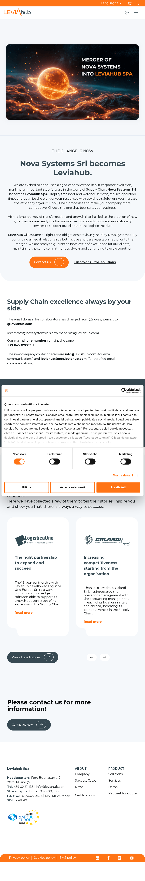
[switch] (54, 461)
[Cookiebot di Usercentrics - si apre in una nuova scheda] (124, 390)
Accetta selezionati (72, 487)
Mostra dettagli (123, 475)
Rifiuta (26, 487)
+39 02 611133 (24, 787)
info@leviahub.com (50, 787)
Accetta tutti (118, 487)
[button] (113, 3)
